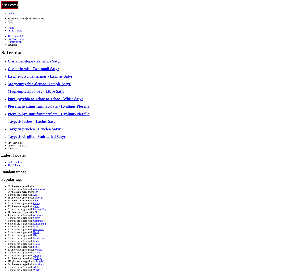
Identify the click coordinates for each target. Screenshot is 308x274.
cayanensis (38, 215)
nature (36, 246)
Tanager (37, 255)
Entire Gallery (15, 162)
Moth (36, 241)
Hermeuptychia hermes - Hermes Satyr (40, 76)
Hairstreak (38, 229)
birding (36, 203)
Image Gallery (15, 30)
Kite (35, 235)
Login (11, 13)
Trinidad (40, 261)
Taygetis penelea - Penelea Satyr (34, 129)
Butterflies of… (15, 41)
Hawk (36, 232)
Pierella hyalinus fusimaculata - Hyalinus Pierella (49, 106)
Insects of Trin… (16, 39)
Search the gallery (17, 18)
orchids (38, 249)
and (36, 191)
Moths (36, 244)
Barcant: (38, 197)
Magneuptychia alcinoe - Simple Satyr (39, 84)
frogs (35, 226)
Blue (36, 212)
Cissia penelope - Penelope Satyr (34, 61)
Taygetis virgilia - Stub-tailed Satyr (37, 136)
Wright (36, 270)
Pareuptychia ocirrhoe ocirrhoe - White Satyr (45, 99)
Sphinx (36, 252)
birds (36, 206)
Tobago (38, 258)
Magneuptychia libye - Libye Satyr (36, 91)
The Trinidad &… (17, 36)
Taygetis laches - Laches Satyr (32, 121)
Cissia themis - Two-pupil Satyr (33, 69)
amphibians (39, 189)
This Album (14, 165)
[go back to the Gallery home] (9, 8)
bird (36, 200)
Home (11, 27)
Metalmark (38, 238)
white (36, 267)
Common (38, 220)
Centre (36, 218)
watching (39, 264)
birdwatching (40, 209)
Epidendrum (39, 223)
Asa (35, 194)
